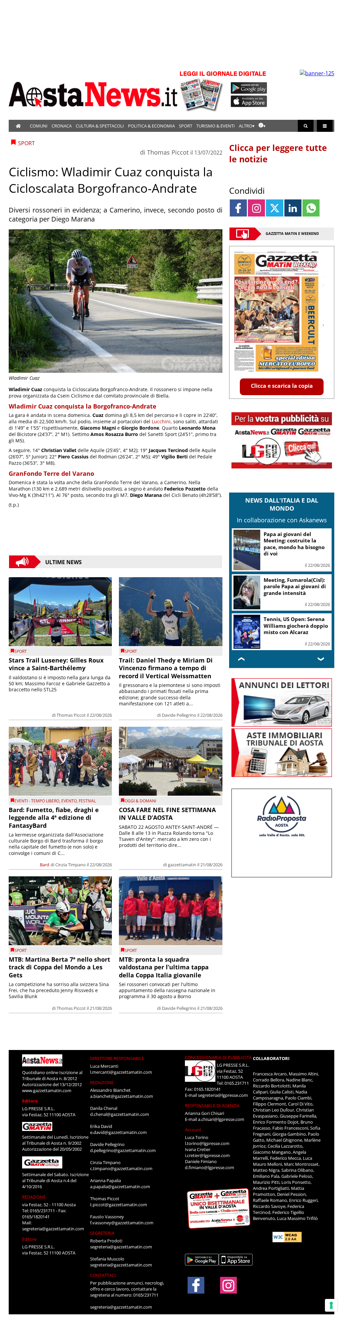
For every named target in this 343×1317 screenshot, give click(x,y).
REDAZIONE (34, 1197)
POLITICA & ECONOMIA (151, 126)
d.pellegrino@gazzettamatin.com (123, 1150)
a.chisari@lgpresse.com (221, 1119)
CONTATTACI (103, 1275)
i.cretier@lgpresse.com (207, 1155)
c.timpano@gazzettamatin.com (121, 1168)
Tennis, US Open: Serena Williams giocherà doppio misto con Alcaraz (296, 625)
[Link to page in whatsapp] (311, 207)
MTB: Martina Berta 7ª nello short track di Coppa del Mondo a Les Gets (59, 967)
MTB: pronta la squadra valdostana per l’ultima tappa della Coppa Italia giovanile (164, 967)
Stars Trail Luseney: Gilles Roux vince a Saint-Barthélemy (56, 664)
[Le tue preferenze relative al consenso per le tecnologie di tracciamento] (331, 1305)
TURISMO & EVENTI (215, 126)
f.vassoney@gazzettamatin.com (121, 1223)
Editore (30, 1101)
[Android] (249, 88)
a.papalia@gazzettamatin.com (120, 1186)
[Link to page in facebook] (238, 207)
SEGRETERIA (102, 1233)
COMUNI (39, 126)
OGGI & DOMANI (140, 801)
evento (69, 801)
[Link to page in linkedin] (292, 207)
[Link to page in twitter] (274, 207)
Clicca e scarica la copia (282, 385)
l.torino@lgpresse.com (207, 1143)
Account (193, 1130)
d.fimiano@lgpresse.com (209, 1167)
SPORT (185, 126)
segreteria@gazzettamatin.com (53, 1229)
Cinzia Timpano (70, 865)
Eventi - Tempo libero (36, 801)
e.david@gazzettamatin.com (118, 1132)
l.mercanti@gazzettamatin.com (121, 1072)
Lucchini (161, 421)
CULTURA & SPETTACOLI (100, 126)
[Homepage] (18, 126)
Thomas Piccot (168, 152)
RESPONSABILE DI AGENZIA (212, 1106)
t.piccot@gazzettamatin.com (118, 1205)
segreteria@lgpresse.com (223, 1095)
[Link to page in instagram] (256, 207)
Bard (44, 865)
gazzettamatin (182, 865)
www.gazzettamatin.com (46, 1090)
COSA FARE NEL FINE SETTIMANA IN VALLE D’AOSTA (167, 813)
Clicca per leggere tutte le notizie (278, 153)
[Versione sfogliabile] (202, 90)
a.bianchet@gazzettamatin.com (121, 1096)
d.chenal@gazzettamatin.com (119, 1114)
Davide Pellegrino (179, 715)
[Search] (306, 126)
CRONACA (62, 126)
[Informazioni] (262, 126)
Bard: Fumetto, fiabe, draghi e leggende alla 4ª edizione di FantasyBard (54, 817)
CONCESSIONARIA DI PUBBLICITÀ (218, 1057)
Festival (87, 801)
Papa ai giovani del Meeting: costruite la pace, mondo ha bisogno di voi (294, 544)
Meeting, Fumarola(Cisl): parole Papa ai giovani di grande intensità (295, 586)
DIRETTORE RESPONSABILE (117, 1058)
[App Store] (249, 101)
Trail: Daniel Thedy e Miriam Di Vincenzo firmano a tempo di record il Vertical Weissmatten (166, 668)
